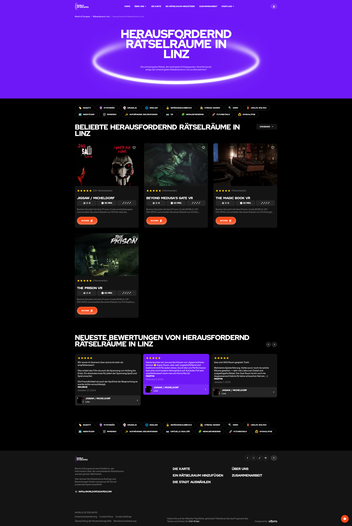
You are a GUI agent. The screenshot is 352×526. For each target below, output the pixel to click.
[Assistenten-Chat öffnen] (345, 519)
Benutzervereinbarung (125, 521)
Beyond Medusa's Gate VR (169, 198)
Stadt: (227, 6)
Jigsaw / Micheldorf (96, 198)
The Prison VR (89, 288)
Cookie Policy (106, 516)
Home (127, 6)
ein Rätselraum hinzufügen (180, 6)
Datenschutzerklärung (86, 516)
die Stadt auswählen (192, 482)
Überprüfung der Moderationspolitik (93, 521)
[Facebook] (247, 458)
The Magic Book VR (233, 198)
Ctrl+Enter (194, 521)
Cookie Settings (123, 516)
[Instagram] (253, 458)
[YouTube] (265, 458)
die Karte (156, 6)
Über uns (139, 6)
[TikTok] (259, 458)
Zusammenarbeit (208, 6)
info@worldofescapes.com (95, 491)
